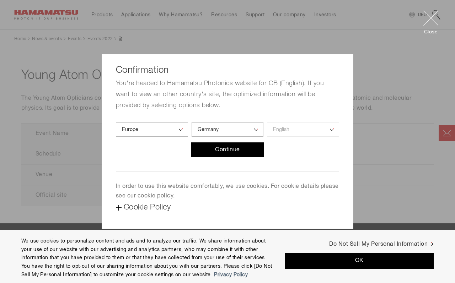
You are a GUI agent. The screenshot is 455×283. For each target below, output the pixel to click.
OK (359, 261)
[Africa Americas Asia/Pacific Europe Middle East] (152, 129)
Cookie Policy (147, 207)
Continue (227, 150)
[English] (303, 129)
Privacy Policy (231, 274)
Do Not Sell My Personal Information (378, 244)
